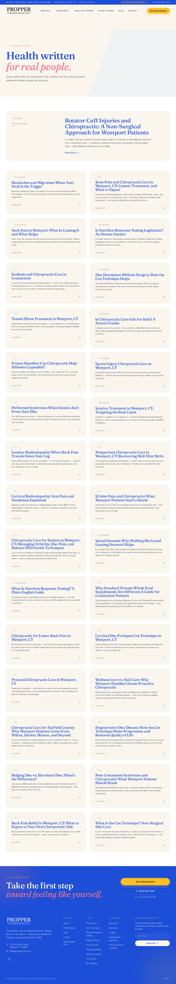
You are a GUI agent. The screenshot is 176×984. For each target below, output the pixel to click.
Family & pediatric (93, 949)
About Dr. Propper (84, 11)
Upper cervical (92, 940)
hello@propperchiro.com (20, 951)
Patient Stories (106, 11)
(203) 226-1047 (147, 891)
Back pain (113, 923)
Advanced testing (93, 954)
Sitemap (166, 978)
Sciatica (112, 932)
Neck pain (113, 928)
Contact (133, 11)
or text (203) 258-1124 (146, 897)
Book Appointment (158, 11)
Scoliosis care (92, 945)
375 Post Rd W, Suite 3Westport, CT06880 (19, 945)
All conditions (92, 963)
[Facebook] (8, 959)
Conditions (62, 11)
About (66, 923)
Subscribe (151, 943)
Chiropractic (91, 923)
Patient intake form (69, 943)
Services (45, 11)
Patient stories (70, 928)
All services (91, 959)
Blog (121, 11)
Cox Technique (92, 928)
